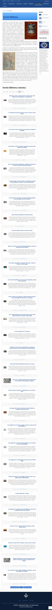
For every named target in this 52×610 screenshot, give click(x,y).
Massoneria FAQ (11, 3)
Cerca (47, 40)
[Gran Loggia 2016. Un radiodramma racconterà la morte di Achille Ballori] (5, 464)
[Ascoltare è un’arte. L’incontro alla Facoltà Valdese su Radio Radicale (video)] (5, 530)
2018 (13, 91)
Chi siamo (4, 3)
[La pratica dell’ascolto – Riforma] (5, 497)
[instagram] (19, 1)
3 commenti (22, 359)
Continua (29, 103)
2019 (10, 91)
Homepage (4, 10)
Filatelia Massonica (44, 26)
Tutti (4, 91)
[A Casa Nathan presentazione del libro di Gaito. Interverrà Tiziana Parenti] (5, 117)
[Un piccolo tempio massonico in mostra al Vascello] (5, 234)
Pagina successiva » (27, 587)
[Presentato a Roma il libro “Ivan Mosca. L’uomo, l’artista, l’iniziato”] (5, 546)
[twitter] (15, 1)
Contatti (19, 600)
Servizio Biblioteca (38, 3)
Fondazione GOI (46, 3)
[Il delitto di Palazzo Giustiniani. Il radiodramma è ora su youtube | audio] (5, 395)
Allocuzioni (25, 3)
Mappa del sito (25, 600)
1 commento (23, 275)
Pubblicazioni (31, 3)
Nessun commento (22, 108)
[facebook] (16, 1)
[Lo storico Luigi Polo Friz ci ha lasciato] (5, 335)
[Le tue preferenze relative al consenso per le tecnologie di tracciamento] (50, 608)
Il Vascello (4, 6)
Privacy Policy (31, 600)
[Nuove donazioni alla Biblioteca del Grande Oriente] (5, 218)
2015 (23, 91)
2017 (16, 91)
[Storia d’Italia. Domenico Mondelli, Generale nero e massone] (5, 367)
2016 (20, 91)
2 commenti (22, 438)
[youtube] (17, 1)
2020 (7, 91)
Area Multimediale (44, 14)
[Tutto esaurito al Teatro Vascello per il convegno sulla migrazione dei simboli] (5, 133)
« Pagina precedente (15, 587)
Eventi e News (18, 3)
